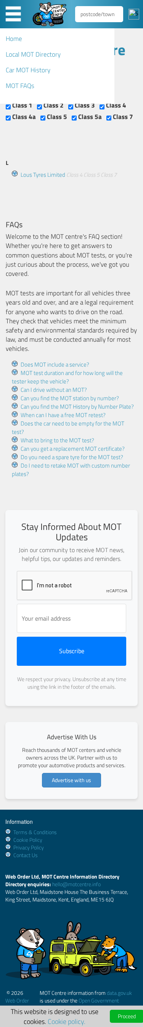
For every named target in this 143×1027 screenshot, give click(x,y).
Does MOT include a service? (55, 364)
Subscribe (71, 650)
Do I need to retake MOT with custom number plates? (71, 469)
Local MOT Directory (33, 54)
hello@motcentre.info (76, 884)
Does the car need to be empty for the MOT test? (68, 427)
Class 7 (122, 116)
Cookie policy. (66, 1021)
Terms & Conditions (35, 832)
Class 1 (21, 105)
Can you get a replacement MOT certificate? (73, 448)
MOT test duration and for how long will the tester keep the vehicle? (67, 377)
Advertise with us (71, 780)
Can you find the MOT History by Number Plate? (77, 406)
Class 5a (89, 116)
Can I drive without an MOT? (54, 389)
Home (14, 39)
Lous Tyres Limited (43, 174)
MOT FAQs (20, 86)
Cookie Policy (27, 840)
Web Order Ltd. (17, 1004)
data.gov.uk (119, 993)
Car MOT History (28, 70)
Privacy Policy (28, 847)
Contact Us (25, 855)
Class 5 (56, 116)
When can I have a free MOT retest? (63, 415)
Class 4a (23, 116)
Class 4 (115, 105)
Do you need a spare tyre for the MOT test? (72, 457)
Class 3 (84, 105)
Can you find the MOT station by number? (70, 398)
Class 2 (53, 105)
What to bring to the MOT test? (57, 440)
